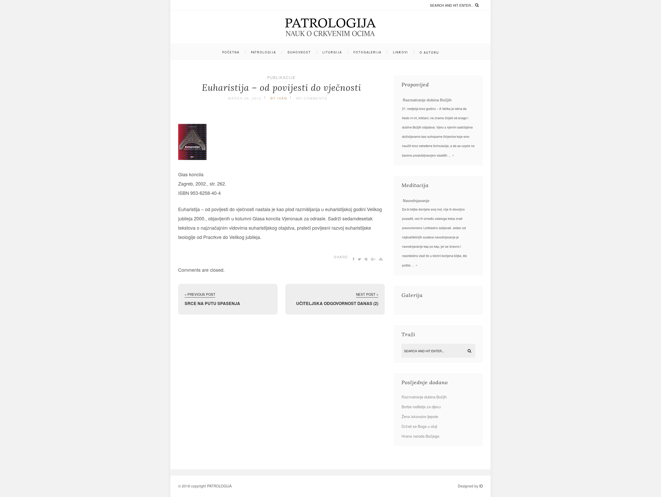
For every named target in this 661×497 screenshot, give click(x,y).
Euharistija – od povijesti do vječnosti (281, 87)
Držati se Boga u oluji (419, 426)
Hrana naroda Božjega (420, 436)
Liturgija (332, 52)
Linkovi (400, 52)
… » (450, 155)
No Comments (311, 98)
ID (481, 485)
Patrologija (263, 52)
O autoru (429, 52)
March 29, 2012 (244, 98)
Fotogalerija (367, 52)
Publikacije (281, 77)
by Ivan (278, 98)
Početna (230, 52)
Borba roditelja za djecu (421, 406)
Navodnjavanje (416, 200)
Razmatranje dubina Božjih (427, 100)
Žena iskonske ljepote (420, 416)
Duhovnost (299, 52)
